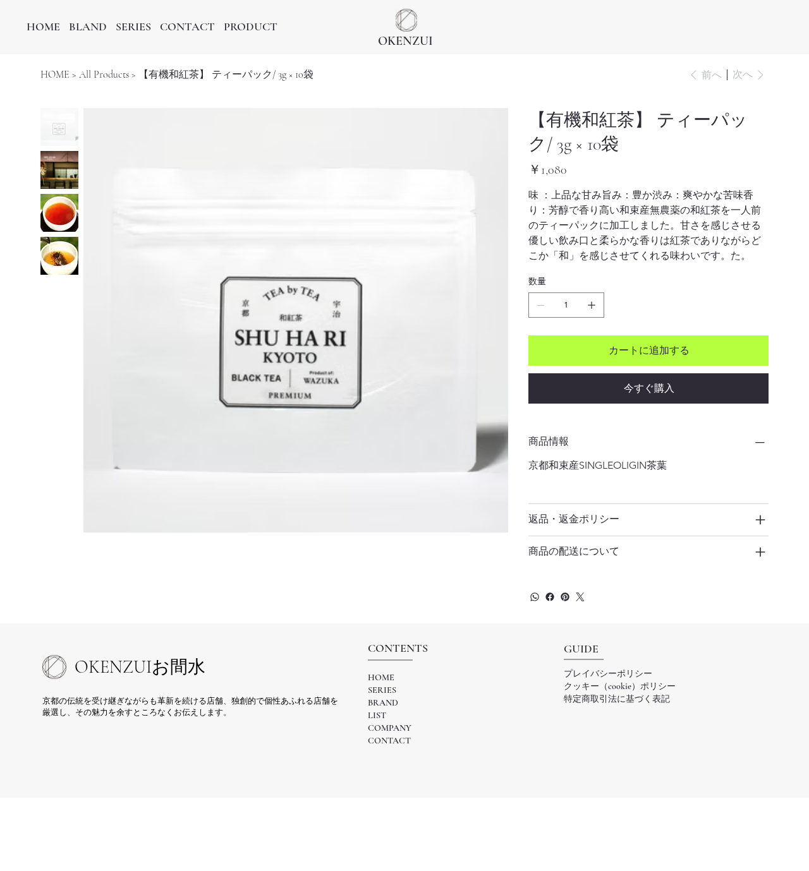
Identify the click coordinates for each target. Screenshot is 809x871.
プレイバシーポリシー (608, 673)
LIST (377, 715)
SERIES (382, 690)
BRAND (383, 702)
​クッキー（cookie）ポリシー (620, 686)
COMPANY (389, 728)
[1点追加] (591, 305)
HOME (381, 677)
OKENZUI (405, 41)
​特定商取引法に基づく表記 (617, 699)
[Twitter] (580, 597)
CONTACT (389, 740)
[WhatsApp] (534, 597)
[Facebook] (550, 597)
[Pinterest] (565, 597)
